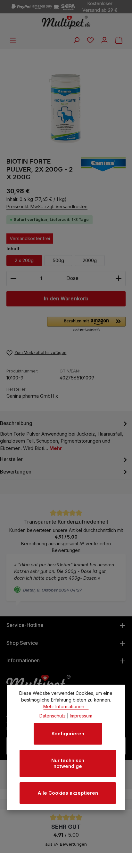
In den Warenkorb (66, 299)
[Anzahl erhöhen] (119, 278)
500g (58, 260)
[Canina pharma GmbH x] (103, 169)
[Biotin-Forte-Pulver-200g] (66, 103)
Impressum (81, 715)
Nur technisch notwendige (67, 763)
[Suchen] (76, 40)
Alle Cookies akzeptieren (67, 793)
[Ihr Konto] (104, 40)
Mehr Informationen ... (65, 706)
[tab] (64, 435)
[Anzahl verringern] (13, 278)
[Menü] (12, 40)
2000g (90, 260)
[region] (66, 103)
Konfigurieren (68, 734)
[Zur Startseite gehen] (66, 22)
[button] (86, 324)
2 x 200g (24, 260)
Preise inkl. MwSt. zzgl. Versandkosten (46, 206)
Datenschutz (52, 715)
